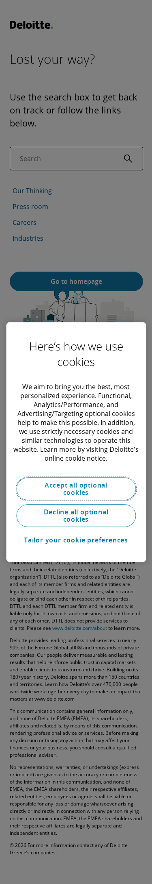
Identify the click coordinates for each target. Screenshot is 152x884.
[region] (76, 442)
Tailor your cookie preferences (76, 540)
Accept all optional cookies (76, 489)
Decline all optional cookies (76, 515)
